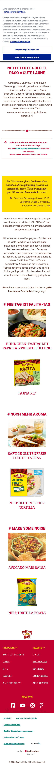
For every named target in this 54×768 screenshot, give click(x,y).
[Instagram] (32, 705)
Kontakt (7, 718)
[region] (27, 31)
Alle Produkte (12, 683)
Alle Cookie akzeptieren (27, 57)
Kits (5, 669)
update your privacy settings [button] (28, 149)
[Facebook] (13, 705)
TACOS (36, 655)
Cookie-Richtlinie (12, 725)
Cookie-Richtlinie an (20, 41)
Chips (6, 662)
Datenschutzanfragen (14, 737)
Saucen (7, 676)
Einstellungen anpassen (27, 50)
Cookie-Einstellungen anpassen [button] (18, 731)
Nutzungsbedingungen (14, 744)
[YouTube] (23, 705)
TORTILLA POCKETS (13, 655)
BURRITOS (38, 669)
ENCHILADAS (40, 662)
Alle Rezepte (40, 683)
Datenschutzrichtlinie (26, 718)
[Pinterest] (41, 705)
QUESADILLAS (40, 676)
